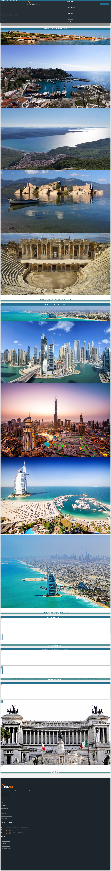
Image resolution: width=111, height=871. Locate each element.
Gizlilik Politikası (4, 810)
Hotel (69, 16)
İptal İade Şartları (4, 805)
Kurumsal (70, 19)
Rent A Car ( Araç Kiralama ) (6, 816)
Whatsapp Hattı (104, 3)
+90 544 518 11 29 (4, 0)
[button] (6, 296)
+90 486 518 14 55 (6, 846)
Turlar (69, 10)
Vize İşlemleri (71, 7)
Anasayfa (70, 5)
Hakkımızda (3, 802)
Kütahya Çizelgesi (4, 808)
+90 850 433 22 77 (13, 0)
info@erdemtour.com (6, 848)
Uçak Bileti (70, 13)
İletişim (70, 22)
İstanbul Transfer (4, 818)
